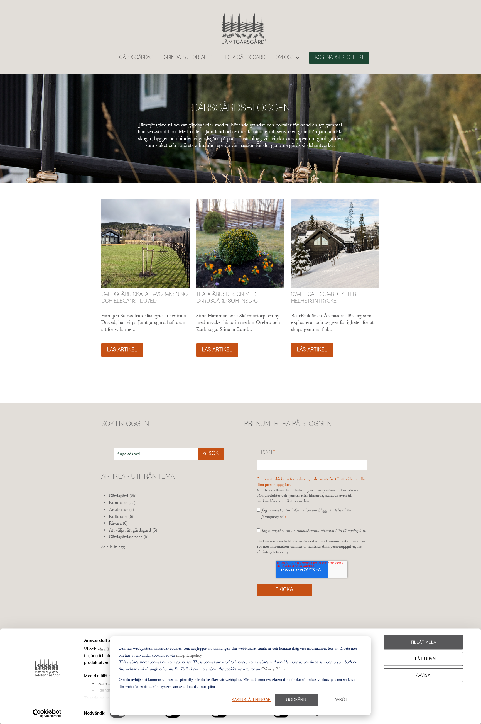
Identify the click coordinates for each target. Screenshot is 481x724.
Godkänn (296, 700)
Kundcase (122, 502)
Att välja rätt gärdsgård (133, 529)
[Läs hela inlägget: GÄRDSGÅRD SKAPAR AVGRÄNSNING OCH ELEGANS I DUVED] (145, 243)
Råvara (118, 522)
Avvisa (423, 675)
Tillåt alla (423, 642)
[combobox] (156, 454)
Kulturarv (121, 516)
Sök (213, 453)
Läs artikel (122, 349)
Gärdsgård (123, 495)
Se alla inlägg (113, 546)
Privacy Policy (273, 669)
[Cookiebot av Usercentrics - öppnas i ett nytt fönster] (47, 713)
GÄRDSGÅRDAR (136, 57)
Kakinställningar (251, 700)
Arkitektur (121, 509)
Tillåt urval (423, 659)
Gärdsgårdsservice (129, 536)
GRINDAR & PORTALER (187, 57)
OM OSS (284, 57)
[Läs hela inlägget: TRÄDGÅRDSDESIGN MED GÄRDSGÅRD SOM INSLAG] (240, 243)
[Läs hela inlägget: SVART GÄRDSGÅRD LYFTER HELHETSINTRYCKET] (335, 243)
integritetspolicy (189, 655)
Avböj (341, 700)
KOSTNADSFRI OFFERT (339, 57)
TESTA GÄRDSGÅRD (243, 57)
